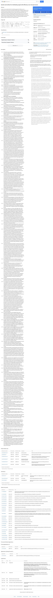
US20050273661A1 (5, 456)
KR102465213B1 (4, 503)
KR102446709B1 (4, 505)
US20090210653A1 (4, 537)
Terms (30, 596)
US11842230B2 (4, 523)
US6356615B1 (4, 507)
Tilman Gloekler (43, 14)
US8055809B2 (4, 525)
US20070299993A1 (4, 535)
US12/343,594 (4, 548)
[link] (15, 33)
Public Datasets (25, 596)
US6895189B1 (4, 454)
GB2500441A (4, 475)
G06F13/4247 (5, 32)
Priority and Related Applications (42, 43)
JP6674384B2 (4, 513)
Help (38, 596)
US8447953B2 (4, 531)
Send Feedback (19, 596)
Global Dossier (43, 46)
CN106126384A (4, 480)
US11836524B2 (4, 494)
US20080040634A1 (5, 461)
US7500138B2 (4, 533)
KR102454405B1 (4, 499)
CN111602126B (4, 527)
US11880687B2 (4, 491)
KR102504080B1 (4, 516)
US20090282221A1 (4, 521)
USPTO (39, 45)
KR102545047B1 (4, 501)
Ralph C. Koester (48, 14)
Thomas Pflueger (43, 15)
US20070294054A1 (5, 459)
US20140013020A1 (5, 478)
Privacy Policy (34, 596)
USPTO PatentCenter (43, 45)
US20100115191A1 (5, 464)
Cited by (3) (42, 42)
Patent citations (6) (38, 42)
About (15, 596)
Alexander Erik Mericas (36, 15)
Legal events (46, 42)
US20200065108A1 (4, 539)
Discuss (47, 46)
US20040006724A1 (5, 452)
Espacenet (39, 46)
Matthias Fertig (38, 14)
